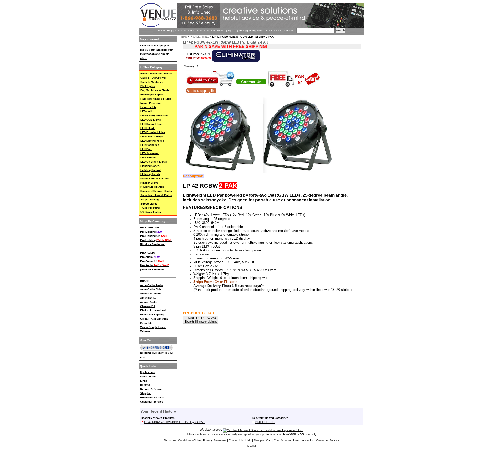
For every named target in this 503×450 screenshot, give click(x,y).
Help (170, 30)
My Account (147, 372)
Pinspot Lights (149, 182)
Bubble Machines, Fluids (156, 73)
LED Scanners (149, 153)
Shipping (145, 393)
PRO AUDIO (147, 252)
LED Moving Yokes (152, 140)
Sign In (232, 30)
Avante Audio (148, 302)
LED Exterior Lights (152, 132)
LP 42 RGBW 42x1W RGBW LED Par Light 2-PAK (174, 422)
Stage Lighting (149, 199)
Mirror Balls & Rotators (155, 178)
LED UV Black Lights (153, 161)
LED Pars (146, 149)
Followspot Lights (151, 94)
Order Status (148, 376)
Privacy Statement (214, 440)
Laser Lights (148, 107)
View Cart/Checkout (269, 30)
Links (143, 380)
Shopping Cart (263, 440)
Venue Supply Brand (153, 327)
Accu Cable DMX (150, 289)
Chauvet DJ (147, 306)
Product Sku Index (153, 244)
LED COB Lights (150, 119)
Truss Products (150, 207)
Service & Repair (151, 389)
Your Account (282, 440)
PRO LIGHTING (149, 227)
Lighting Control (150, 170)
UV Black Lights (150, 212)
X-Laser (145, 331)
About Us (180, 30)
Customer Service (214, 30)
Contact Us (195, 30)
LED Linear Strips (151, 136)
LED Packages (149, 144)
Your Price (289, 30)
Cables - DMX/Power (153, 77)
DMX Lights (147, 86)
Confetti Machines (151, 82)
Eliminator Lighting (152, 314)
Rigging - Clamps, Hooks (156, 191)
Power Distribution (152, 186)
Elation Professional (153, 310)
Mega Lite (146, 323)
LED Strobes (148, 157)
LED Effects (147, 128)
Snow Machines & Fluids (156, 195)
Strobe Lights (148, 203)
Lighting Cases (150, 165)
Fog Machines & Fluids (155, 90)
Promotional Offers (152, 397)
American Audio (150, 293)
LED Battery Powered (154, 115)
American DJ (148, 297)
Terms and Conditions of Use (182, 440)
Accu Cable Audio (151, 285)
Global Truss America (154, 318)
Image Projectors (151, 102)
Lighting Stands (150, 174)
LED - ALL (146, 111)
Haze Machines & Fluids (155, 98)
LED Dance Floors (151, 123)
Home (161, 30)
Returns (145, 384)
